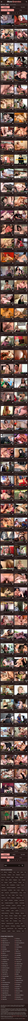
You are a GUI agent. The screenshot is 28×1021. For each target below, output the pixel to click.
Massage (17, 913)
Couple (22, 885)
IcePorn (16, 97)
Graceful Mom (6, 984)
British (10, 879)
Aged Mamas (5, 993)
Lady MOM (18, 955)
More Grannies (14, 1)
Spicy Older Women (7, 995)
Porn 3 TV (5, 957)
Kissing (22, 908)
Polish (7, 920)
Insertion (13, 905)
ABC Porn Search (6, 951)
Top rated (23, 7)
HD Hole (4, 947)
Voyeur (13, 931)
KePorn (2, 516)
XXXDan (2, 153)
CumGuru (5, 938)
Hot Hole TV (18, 967)
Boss (6, 879)
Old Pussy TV (5, 955)
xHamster (16, 83)
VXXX (16, 376)
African (5, 872)
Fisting (21, 895)
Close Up (3, 885)
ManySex (16, 502)
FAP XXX (18, 972)
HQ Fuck (18, 938)
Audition (9, 874)
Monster (11, 915)
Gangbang (18, 897)
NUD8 (17, 974)
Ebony (25, 892)
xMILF (16, 139)
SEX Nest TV (5, 965)
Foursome (3, 897)
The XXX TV (5, 974)
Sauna (20, 920)
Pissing (2, 920)
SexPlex (2, 55)
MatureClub (17, 432)
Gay (23, 897)
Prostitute (15, 920)
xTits (15, 264)
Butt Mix (18, 988)
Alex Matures (19, 976)
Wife (23, 931)
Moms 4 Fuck (19, 959)
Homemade (22, 902)
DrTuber (16, 153)
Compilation (12, 885)
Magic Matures (6, 986)
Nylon (20, 915)
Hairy (2, 902)
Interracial (19, 905)
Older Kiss (5, 999)
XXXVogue (3, 795)
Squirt (2, 925)
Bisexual (8, 877)
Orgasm (24, 915)
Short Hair (17, 923)
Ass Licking (3, 874)
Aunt (14, 874)
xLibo (17, 949)
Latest (14, 7)
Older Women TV (6, 942)
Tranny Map (18, 978)
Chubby (19, 882)
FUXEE (4, 978)
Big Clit (23, 874)
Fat (6, 895)
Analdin (16, 558)
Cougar (18, 885)
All (7, 10)
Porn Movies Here (6, 982)
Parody (15, 918)
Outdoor (6, 918)
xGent (4, 980)
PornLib (2, 125)
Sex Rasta (18, 953)
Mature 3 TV (5, 940)
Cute (14, 890)
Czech (18, 890)
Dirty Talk (7, 892)
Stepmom (7, 925)
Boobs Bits (18, 997)
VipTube (2, 139)
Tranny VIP (18, 961)
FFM (17, 895)
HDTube (2, 41)
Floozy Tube (18, 940)
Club (7, 885)
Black (13, 877)
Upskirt (9, 931)
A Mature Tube (6, 959)
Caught (10, 882)
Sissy (22, 923)
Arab (18, 872)
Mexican (22, 913)
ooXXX (16, 69)
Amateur (10, 872)
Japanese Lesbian (5, 908)
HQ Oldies (5, 949)
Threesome (20, 928)
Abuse (24, 1018)
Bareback (18, 874)
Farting (2, 895)
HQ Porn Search (6, 967)
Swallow (23, 925)
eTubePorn (5, 961)
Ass (25, 872)
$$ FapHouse (3, 418)
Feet (9, 895)
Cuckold (18, 887)
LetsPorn (2, 655)
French (8, 897)
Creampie (3, 887)
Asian (22, 872)
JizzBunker (17, 306)
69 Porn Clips (19, 965)
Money (6, 915)
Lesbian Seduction (5, 913)
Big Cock (3, 877)
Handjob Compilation (9, 902)
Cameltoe (24, 879)
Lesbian (16, 910)
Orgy (2, 918)
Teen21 (2, 27)
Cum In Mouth (4, 890)
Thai (16, 928)
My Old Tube (5, 970)
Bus (19, 879)
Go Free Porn (19, 982)
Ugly (25, 928)
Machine (12, 913)
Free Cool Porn (6, 988)
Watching (18, 931)
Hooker (2, 905)
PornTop (2, 306)
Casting (5, 882)
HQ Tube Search (19, 999)
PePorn (2, 97)
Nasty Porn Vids (19, 980)
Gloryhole (11, 900)
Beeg (16, 27)
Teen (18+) (3, 928)
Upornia (2, 264)
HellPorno (16, 292)
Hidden (16, 902)
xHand (16, 41)
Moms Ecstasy (19, 990)
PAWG (23, 918)
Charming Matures (20, 942)
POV (11, 920)
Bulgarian (15, 879)
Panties (11, 918)
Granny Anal (21, 900)
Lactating (8, 910)
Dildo (2, 892)
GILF (2, 900)
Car (2, 882)
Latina (12, 910)
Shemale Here (6, 990)
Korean (2, 910)
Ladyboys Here (19, 963)
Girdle (6, 900)
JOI (18, 908)
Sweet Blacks (19, 947)
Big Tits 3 (18, 951)
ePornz (4, 953)
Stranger (18, 925)
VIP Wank (18, 984)
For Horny (18, 957)
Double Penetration (14, 892)
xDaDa (17, 944)
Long (21, 10)
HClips (16, 250)
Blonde (16, 877)
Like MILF (4, 997)
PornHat (2, 69)
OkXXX (2, 390)
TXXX (16, 55)
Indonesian (8, 905)
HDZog (2, 558)
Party (20, 918)
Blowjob (21, 877)
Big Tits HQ (5, 972)
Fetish (13, 895)
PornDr (16, 236)
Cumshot (10, 890)
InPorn (2, 446)
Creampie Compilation (11, 887)
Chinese (15, 882)
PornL (2, 488)
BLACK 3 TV (18, 986)
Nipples (15, 915)
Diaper (22, 890)
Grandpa (16, 900)
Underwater (3, 931)
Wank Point (18, 970)
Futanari (13, 897)
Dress (21, 892)
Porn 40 (18, 993)
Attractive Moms (19, 995)
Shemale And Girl (10, 923)
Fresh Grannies (6, 944)
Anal (14, 872)
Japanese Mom (13, 908)
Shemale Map (5, 976)
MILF (2, 915)
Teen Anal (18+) (10, 928)
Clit (23, 882)
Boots (2, 879)
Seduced (3, 923)
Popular (5, 7)
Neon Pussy (5, 963)
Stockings (13, 925)
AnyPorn (2, 334)
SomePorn (17, 767)
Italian (24, 905)
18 (1, 872)
